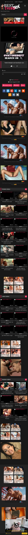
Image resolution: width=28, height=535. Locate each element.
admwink (16, 79)
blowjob (17, 85)
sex (23, 85)
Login (16, 1)
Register (21, 1)
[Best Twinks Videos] (11, 7)
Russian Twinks (8, 85)
